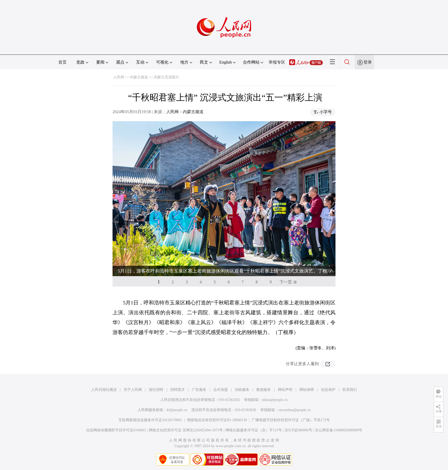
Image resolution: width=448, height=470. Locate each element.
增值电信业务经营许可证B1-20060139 (217, 420)
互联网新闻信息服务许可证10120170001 (150, 420)
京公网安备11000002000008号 (338, 430)
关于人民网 (133, 390)
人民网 (118, 77)
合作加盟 (220, 390)
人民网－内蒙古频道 (185, 112)
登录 (367, 62)
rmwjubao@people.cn (294, 410)
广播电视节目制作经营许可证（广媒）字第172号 (291, 420)
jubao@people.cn (275, 400)
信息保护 (328, 390)
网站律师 (306, 390)
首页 (62, 62)
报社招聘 (156, 390)
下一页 (285, 282)
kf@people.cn (177, 410)
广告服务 (199, 390)
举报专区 (277, 62)
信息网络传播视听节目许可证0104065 (116, 430)
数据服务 (263, 390)
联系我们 (349, 390)
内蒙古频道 (139, 77)
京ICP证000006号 (298, 430)
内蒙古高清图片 (166, 77)
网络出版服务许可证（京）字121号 (254, 430)
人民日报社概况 (104, 390)
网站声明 (285, 390)
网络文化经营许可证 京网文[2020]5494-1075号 (186, 430)
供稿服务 (242, 390)
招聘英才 (177, 390)
